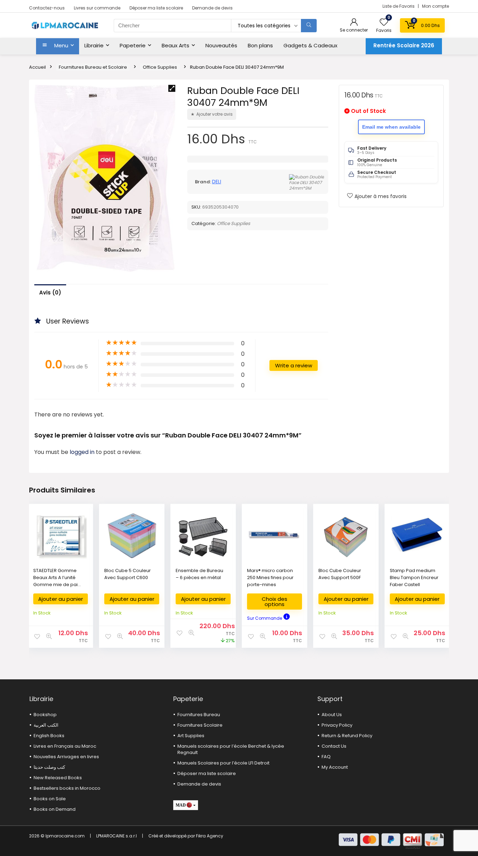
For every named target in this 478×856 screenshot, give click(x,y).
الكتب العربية (46, 725)
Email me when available (391, 127)
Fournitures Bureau (198, 714)
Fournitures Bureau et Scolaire (93, 67)
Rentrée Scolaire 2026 (403, 45)
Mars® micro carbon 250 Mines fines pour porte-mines (270, 577)
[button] (171, 88)
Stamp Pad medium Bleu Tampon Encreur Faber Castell (414, 577)
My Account (335, 767)
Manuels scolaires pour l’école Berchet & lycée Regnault (230, 749)
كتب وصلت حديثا (49, 767)
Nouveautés (221, 45)
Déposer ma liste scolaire (156, 8)
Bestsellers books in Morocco (67, 788)
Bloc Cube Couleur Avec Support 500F (339, 574)
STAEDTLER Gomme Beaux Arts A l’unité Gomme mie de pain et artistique (56, 581)
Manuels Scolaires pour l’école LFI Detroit (223, 763)
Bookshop (45, 714)
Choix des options (274, 601)
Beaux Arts (175, 45)
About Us (332, 714)
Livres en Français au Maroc (65, 746)
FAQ (326, 756)
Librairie (94, 45)
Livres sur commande (97, 8)
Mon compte (435, 6)
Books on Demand (55, 809)
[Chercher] (309, 25)
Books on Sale (50, 798)
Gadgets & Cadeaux (310, 45)
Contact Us (334, 746)
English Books (49, 735)
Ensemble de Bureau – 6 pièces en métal (199, 574)
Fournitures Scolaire (200, 725)
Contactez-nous (47, 8)
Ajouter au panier (60, 599)
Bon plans (260, 45)
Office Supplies (160, 67)
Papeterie (133, 45)
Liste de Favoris (399, 6)
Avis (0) (50, 292)
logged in (83, 452)
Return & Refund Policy (347, 735)
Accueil (37, 67)
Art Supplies (190, 735)
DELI (216, 181)
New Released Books (58, 777)
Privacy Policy (337, 725)
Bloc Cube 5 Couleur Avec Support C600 (127, 574)
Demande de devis (212, 8)
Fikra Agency (209, 836)
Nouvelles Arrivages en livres (66, 756)
